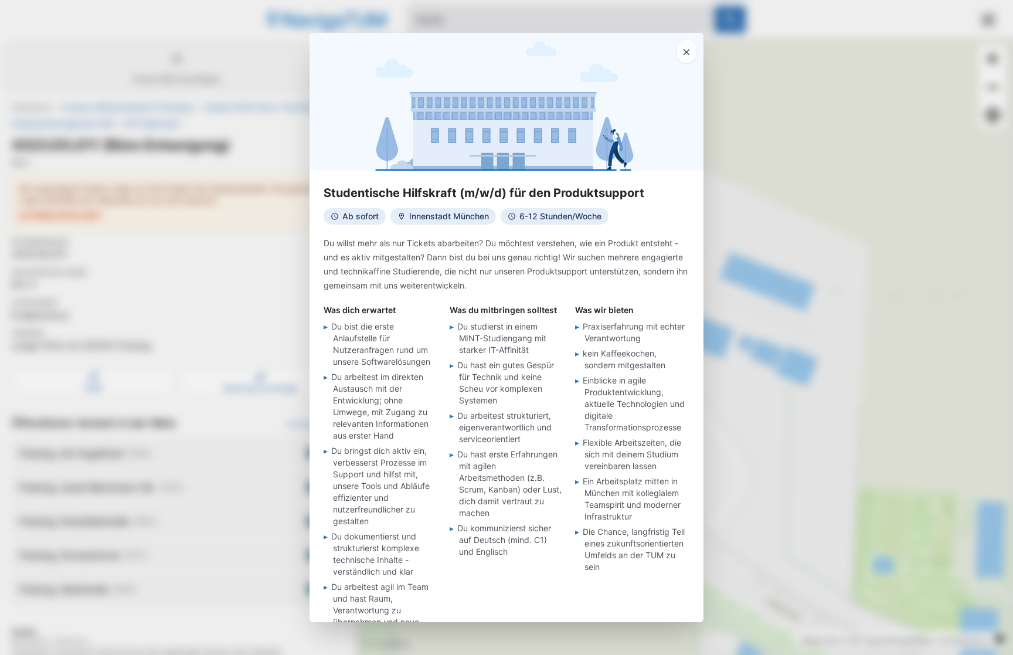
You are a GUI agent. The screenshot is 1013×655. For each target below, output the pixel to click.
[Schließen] (686, 51)
